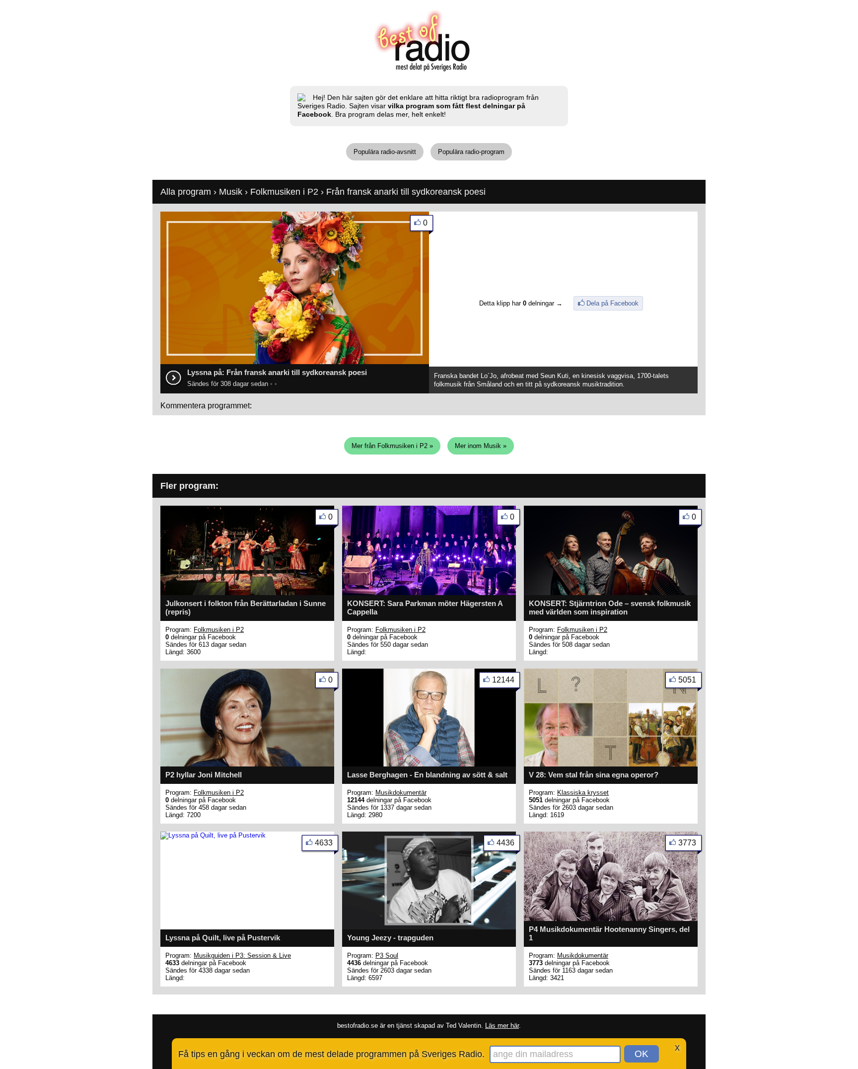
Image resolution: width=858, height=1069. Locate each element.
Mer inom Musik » (480, 446)
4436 (505, 843)
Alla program (185, 192)
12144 (503, 680)
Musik (230, 192)
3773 (687, 843)
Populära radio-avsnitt (385, 151)
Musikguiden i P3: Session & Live (242, 955)
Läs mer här (502, 1025)
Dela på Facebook (612, 303)
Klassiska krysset (583, 792)
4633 (324, 843)
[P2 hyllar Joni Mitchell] (247, 764)
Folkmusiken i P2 (285, 192)
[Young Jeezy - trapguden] (429, 927)
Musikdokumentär (401, 792)
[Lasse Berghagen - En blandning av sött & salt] (429, 764)
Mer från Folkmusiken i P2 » (392, 446)
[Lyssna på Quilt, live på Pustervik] (213, 835)
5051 (687, 680)
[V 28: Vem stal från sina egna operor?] (611, 764)
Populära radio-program (471, 151)
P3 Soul (386, 955)
